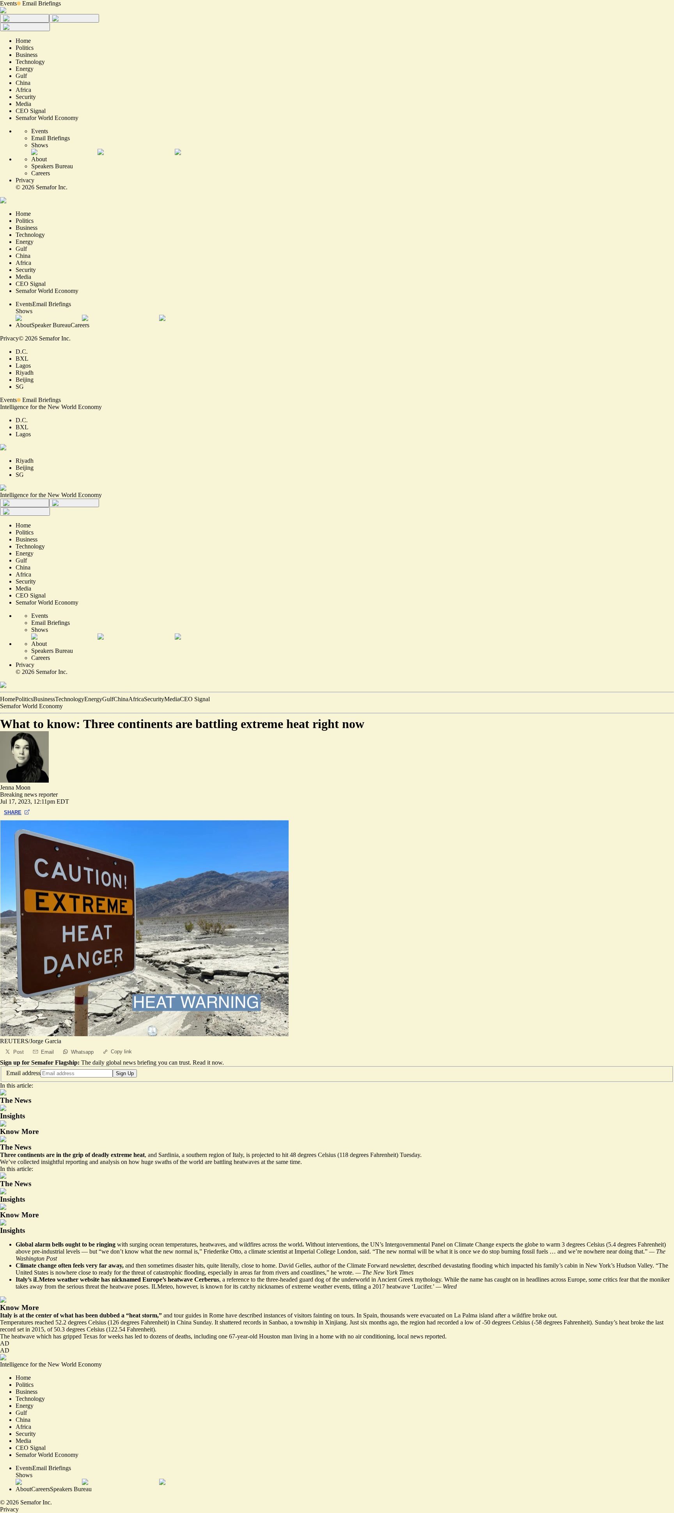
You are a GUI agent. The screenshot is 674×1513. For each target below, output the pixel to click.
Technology (69, 699)
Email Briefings (41, 3)
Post (18, 1052)
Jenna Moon (15, 787)
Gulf (108, 699)
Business (44, 699)
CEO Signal (195, 699)
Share (12, 812)
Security (154, 699)
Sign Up (125, 1073)
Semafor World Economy (31, 706)
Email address (23, 1073)
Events (8, 3)
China (121, 699)
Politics (24, 699)
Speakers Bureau (52, 166)
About (39, 159)
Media (172, 699)
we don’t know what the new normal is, (150, 1251)
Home (7, 699)
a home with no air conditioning (355, 1336)
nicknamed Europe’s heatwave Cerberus (165, 1279)
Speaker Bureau (51, 325)
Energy (93, 699)
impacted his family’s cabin (544, 1265)
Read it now (207, 1062)
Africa (136, 699)
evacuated (432, 1315)
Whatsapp (82, 1052)
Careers (40, 173)
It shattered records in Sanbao (251, 1322)
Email (47, 1052)
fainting (322, 1315)
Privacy (25, 180)
